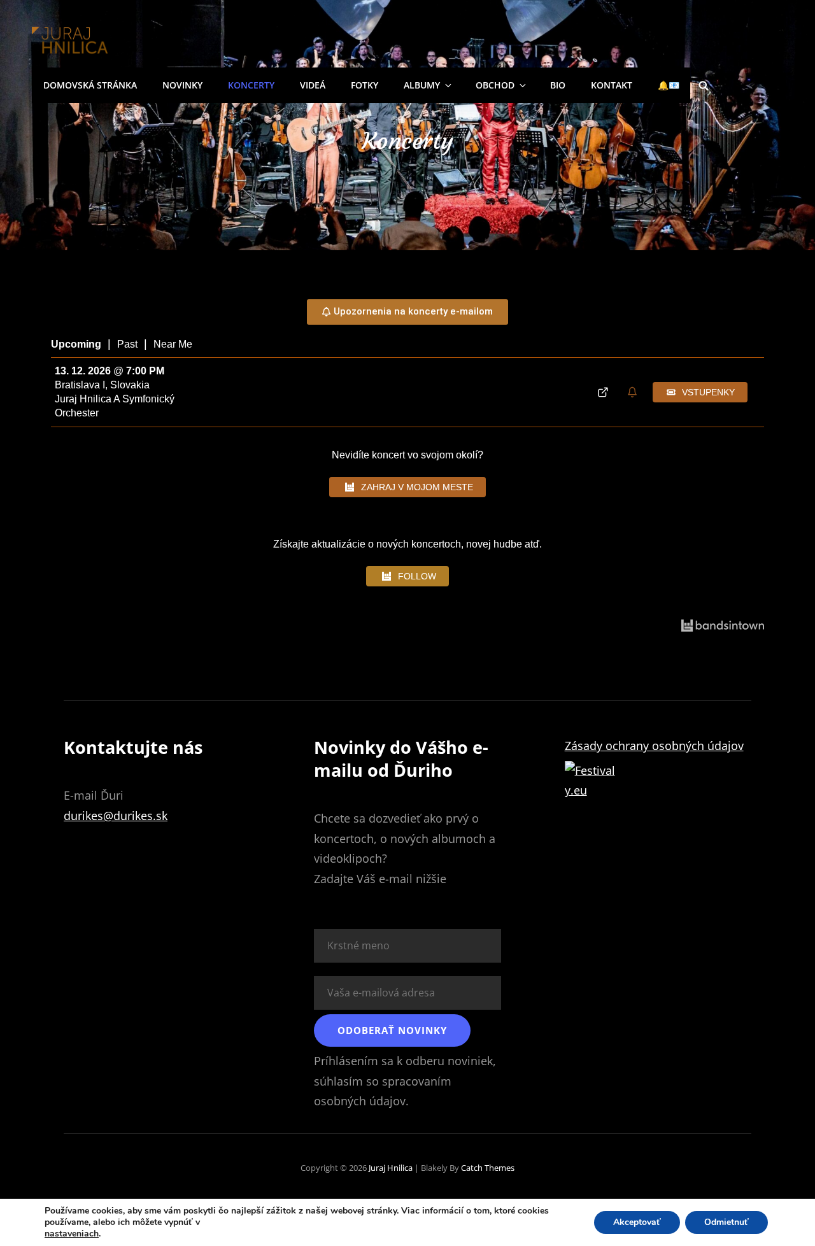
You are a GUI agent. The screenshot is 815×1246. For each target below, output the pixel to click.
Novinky (182, 85)
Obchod (495, 85)
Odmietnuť (726, 1222)
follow (417, 576)
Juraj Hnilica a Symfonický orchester (114, 405)
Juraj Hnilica (391, 1167)
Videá (312, 85)
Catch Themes (487, 1167)
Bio (557, 85)
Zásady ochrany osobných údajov (654, 745)
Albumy (422, 85)
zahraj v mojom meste (417, 487)
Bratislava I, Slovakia (102, 384)
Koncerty (251, 85)
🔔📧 (668, 85)
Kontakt (611, 85)
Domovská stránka (90, 85)
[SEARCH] (703, 85)
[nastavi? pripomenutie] (634, 392)
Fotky (364, 85)
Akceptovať (637, 1222)
